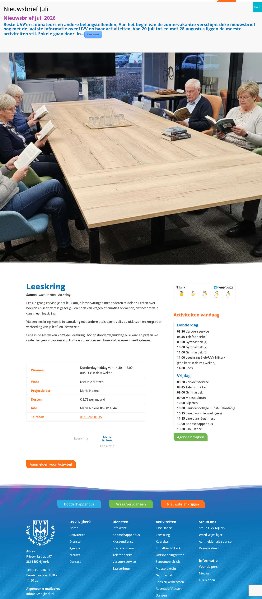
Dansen (161, 595)
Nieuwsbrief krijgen (183, 504)
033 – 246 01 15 (91, 417)
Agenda (74, 548)
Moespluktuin (166, 568)
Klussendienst (123, 541)
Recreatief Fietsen (169, 589)
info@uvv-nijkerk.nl (40, 594)
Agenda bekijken (190, 437)
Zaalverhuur (121, 568)
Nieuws (74, 555)
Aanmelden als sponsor (216, 541)
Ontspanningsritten (170, 555)
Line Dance (164, 528)
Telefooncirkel (123, 555)
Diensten (75, 541)
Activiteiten (77, 535)
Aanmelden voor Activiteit (51, 464)
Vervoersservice (124, 562)
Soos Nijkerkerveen (170, 582)
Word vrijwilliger (210, 535)
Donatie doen (209, 548)
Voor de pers (208, 566)
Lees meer (93, 34)
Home (73, 528)
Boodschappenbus (79, 504)
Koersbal (162, 541)
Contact (75, 562)
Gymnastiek (164, 575)
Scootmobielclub (168, 562)
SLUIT (257, 6)
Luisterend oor (123, 548)
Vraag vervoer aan (131, 504)
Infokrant (119, 528)
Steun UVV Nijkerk (212, 528)
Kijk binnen (207, 580)
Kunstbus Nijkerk (168, 548)
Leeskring (163, 535)
